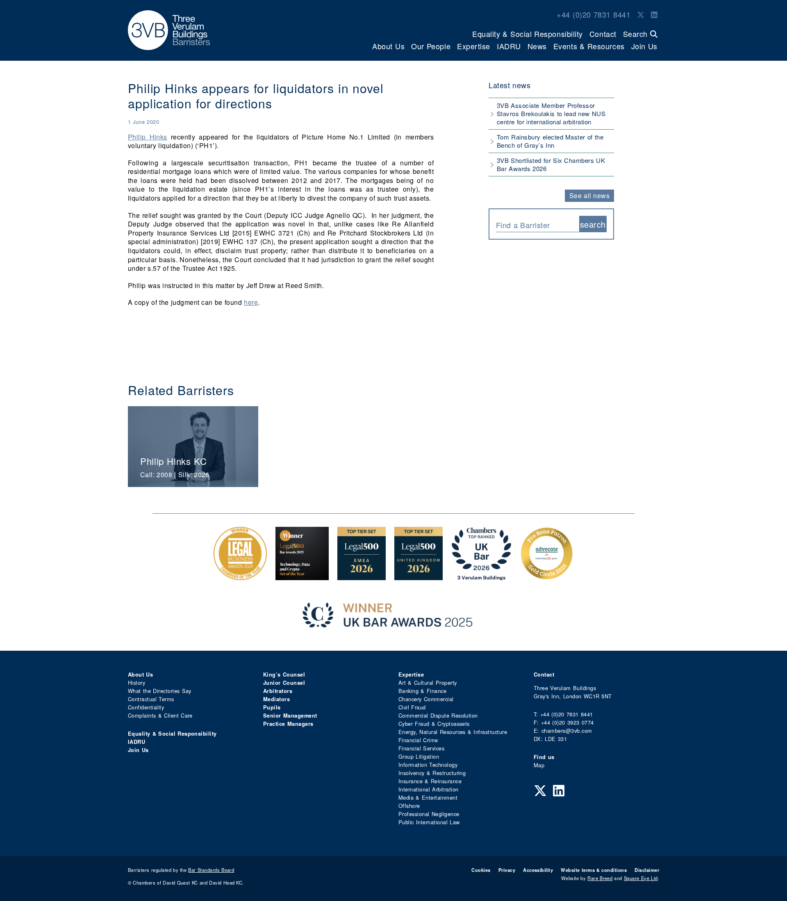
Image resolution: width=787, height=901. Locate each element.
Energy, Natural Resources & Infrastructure (452, 732)
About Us (388, 46)
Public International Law (428, 822)
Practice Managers (288, 723)
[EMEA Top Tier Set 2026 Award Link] (361, 576)
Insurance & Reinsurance (430, 781)
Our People (430, 46)
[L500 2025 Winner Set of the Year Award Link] (302, 576)
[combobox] (537, 224)
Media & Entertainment (427, 797)
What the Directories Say (159, 691)
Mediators (276, 699)
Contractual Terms (151, 699)
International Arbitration (428, 789)
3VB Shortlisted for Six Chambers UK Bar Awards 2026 (551, 164)
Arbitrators (277, 691)
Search (636, 33)
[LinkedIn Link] (654, 14)
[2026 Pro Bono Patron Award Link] (546, 576)
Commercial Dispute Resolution (438, 715)
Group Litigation (418, 756)
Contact (602, 33)
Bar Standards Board (211, 870)
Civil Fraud (412, 707)
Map (539, 765)
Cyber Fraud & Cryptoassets (434, 723)
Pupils (272, 707)
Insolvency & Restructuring (432, 773)
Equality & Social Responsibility (527, 33)
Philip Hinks (147, 137)
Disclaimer (647, 870)
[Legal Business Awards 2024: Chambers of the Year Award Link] (240, 576)
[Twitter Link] (640, 14)
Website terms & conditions (594, 870)
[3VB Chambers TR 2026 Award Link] (481, 576)
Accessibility (538, 870)
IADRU (509, 46)
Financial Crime (418, 740)
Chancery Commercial (426, 699)
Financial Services (421, 748)
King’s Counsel (284, 674)
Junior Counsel (284, 682)
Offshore (409, 806)
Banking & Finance (422, 691)
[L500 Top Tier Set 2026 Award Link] (418, 576)
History (136, 682)
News (537, 46)
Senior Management (290, 715)
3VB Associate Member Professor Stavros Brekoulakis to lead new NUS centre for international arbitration (551, 113)
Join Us (644, 46)
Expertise (473, 46)
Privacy (506, 870)
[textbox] (534, 225)
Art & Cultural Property (427, 682)
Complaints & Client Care (160, 715)
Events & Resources (589, 46)
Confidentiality (146, 707)
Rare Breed (599, 878)
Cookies (480, 870)
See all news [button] (589, 195)
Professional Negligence (428, 814)
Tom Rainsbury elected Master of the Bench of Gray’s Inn (550, 141)
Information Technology (427, 764)
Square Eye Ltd (641, 878)
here (251, 302)
